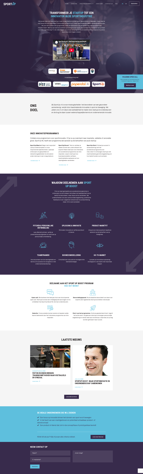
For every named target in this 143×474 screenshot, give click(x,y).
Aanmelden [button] (134, 3)
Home (67, 3)
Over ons (74, 3)
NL (122, 3)
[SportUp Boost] (10, 3)
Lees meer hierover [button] (98, 436)
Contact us (109, 3)
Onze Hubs (99, 3)
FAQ (116, 3)
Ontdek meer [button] (34, 160)
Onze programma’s (86, 3)
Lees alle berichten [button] (71, 396)
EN (126, 3)
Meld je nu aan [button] (130, 85)
